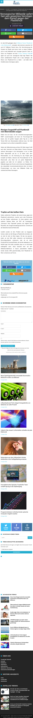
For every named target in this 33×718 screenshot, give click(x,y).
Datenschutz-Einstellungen (8, 669)
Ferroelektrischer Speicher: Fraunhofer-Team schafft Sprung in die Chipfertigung (14, 485)
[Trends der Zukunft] (16, 2)
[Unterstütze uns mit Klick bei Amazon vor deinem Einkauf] (23, 280)
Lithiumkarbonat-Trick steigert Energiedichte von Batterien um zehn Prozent (15, 404)
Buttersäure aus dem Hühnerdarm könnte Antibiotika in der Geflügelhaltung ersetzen (13, 458)
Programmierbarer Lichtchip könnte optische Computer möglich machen (14, 513)
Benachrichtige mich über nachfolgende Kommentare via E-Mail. (15, 348)
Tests (2, 677)
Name (2, 323)
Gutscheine (4, 681)
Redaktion (3, 663)
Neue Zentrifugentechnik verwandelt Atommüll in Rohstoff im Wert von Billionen (15, 376)
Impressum (4, 664)
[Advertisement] (16, 81)
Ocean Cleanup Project (24, 53)
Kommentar (3, 311)
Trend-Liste (4, 679)
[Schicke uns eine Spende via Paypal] (9, 280)
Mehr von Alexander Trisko (15, 350)
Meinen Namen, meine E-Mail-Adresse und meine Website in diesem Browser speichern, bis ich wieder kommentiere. (15, 341)
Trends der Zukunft (6, 659)
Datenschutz (4, 666)
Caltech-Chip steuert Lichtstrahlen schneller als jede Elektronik (16, 431)
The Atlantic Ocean (9, 125)
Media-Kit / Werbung (6, 668)
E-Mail (2, 328)
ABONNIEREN (16, 552)
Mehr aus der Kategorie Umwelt (16, 352)
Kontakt (3, 661)
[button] (8, 30)
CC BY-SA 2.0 (25, 125)
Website (2, 333)
